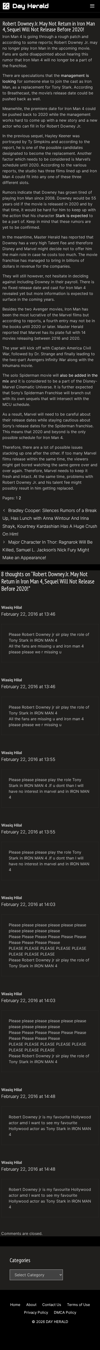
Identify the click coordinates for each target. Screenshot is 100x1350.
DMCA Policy (65, 1312)
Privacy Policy (36, 1312)
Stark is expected (72, 215)
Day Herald (30, 6)
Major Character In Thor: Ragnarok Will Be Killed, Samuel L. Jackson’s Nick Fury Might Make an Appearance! (47, 549)
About (31, 1304)
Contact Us (51, 1304)
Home (15, 1304)
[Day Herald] (7, 6)
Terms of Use (78, 1304)
